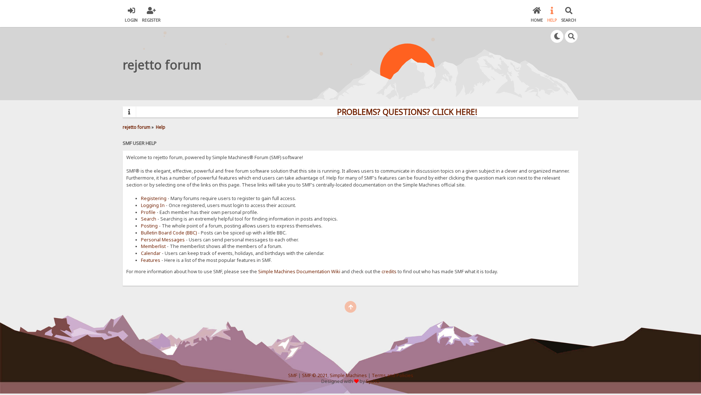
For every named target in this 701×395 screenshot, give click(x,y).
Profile (148, 212)
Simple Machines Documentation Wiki (299, 271)
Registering (153, 198)
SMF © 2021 (314, 375)
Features (150, 260)
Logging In (153, 205)
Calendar (151, 253)
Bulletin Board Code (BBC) (169, 233)
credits (389, 271)
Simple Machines (348, 375)
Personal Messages (163, 240)
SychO (373, 381)
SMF (292, 375)
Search (148, 219)
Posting (149, 226)
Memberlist (153, 246)
